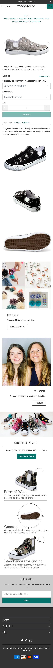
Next (26, 15)
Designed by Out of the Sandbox (32, 648)
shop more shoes (26, 456)
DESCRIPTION (7, 122)
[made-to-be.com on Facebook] (22, 641)
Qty (4, 103)
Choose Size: (7, 92)
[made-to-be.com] (26, 6)
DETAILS (17, 122)
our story (39, 402)
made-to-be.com (14, 648)
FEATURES (25, 122)
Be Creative (13, 315)
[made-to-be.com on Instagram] (31, 641)
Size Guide (43, 76)
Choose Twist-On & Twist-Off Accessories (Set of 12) (24, 81)
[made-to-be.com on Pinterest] (26, 641)
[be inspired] (26, 362)
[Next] (48, 43)
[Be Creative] (26, 285)
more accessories (17, 326)
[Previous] (4, 43)
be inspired (40, 391)
